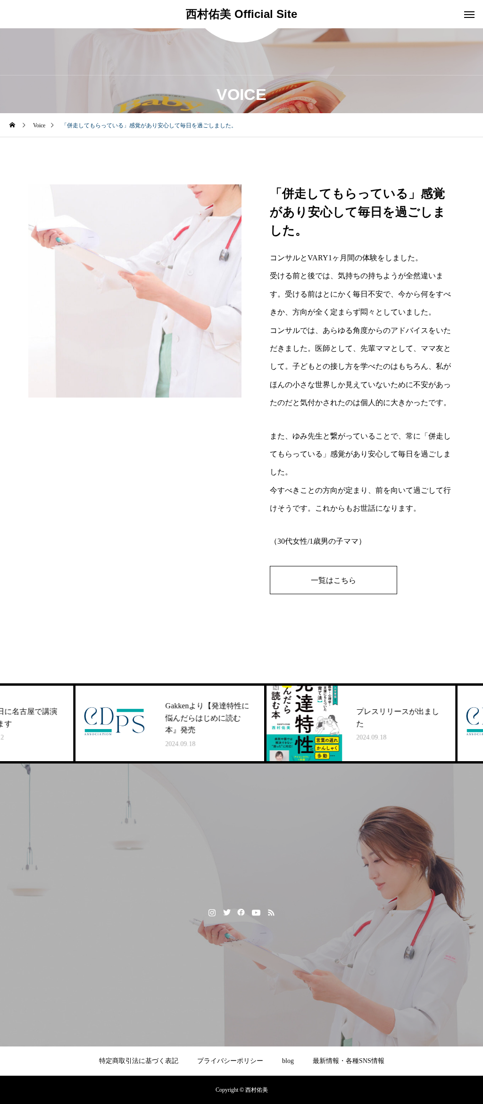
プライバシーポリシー (230, 1060)
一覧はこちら (333, 580)
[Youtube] (256, 912)
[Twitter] (227, 912)
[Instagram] (212, 912)
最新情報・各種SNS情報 (348, 1060)
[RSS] (271, 912)
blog (288, 1060)
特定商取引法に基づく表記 (138, 1060)
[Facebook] (241, 912)
